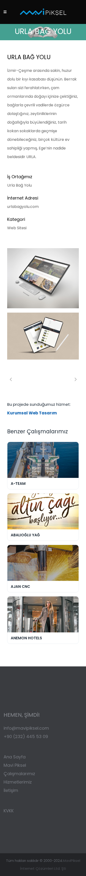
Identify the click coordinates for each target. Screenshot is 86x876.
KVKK (9, 811)
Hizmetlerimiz (18, 782)
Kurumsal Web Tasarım (32, 413)
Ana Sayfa (15, 757)
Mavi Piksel (15, 765)
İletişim (11, 790)
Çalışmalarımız (20, 774)
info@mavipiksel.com (26, 728)
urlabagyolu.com (23, 206)
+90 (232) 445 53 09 (26, 736)
